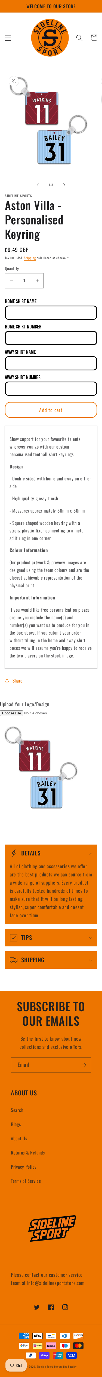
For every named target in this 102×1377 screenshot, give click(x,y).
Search (17, 1110)
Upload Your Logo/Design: (25, 704)
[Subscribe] (83, 1065)
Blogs (16, 1124)
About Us (19, 1138)
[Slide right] (64, 185)
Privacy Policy (24, 1166)
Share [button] (18, 680)
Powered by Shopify (65, 1366)
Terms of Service (26, 1180)
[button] (8, 38)
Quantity (12, 268)
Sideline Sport (45, 1366)
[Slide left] (38, 185)
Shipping (30, 257)
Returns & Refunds (28, 1152)
